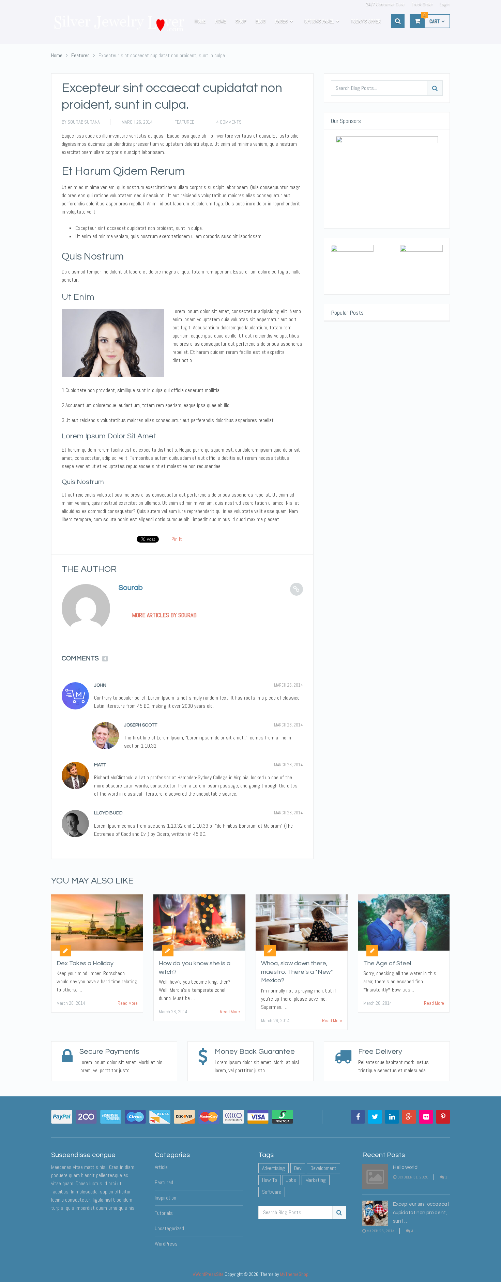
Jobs (291, 1180)
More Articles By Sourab (164, 615)
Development (323, 1168)
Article (161, 1167)
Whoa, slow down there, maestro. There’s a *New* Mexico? (297, 972)
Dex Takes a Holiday (85, 963)
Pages (281, 21)
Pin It (176, 539)
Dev (297, 1168)
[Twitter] (375, 1117)
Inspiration (165, 1197)
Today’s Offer (366, 21)
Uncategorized (169, 1228)
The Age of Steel (387, 963)
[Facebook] (358, 1117)
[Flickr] (426, 1117)
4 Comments (229, 122)
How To (269, 1180)
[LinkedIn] (392, 1117)
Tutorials (164, 1213)
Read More (128, 1003)
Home (200, 21)
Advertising (273, 1168)
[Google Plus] (409, 1117)
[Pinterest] (443, 1117)
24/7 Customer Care (385, 4)
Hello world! (406, 1167)
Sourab (131, 588)
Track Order (422, 4)
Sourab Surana (83, 122)
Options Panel (319, 21)
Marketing (315, 1180)
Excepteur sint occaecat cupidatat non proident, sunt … (421, 1213)
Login (445, 4)
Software (271, 1191)
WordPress (166, 1243)
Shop (241, 21)
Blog (260, 21)
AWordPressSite (208, 1274)
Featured (184, 122)
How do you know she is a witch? (194, 967)
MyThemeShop (294, 1274)
